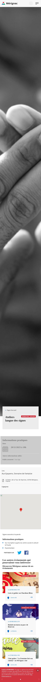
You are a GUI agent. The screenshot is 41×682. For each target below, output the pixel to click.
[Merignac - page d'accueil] (20, 3)
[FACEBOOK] (25, 553)
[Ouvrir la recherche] (31, 3)
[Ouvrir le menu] (37, 3)
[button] (21, 509)
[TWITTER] (19, 553)
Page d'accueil (11, 410)
